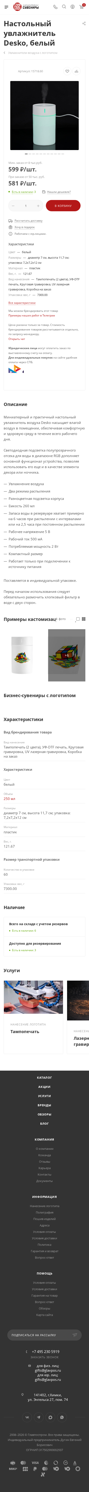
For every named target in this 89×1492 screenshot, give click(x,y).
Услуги (44, 1096)
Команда (44, 1155)
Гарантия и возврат (44, 1251)
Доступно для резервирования (35, 943)
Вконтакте (27, 1417)
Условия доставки (44, 1238)
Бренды (44, 1105)
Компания (44, 1139)
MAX (50, 1417)
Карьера (45, 1168)
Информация (44, 1197)
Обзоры (45, 1114)
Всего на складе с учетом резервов (38, 924)
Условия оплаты (44, 1232)
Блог (44, 1123)
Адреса (45, 1225)
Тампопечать (24, 1031)
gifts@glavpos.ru (48, 1370)
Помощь (44, 1273)
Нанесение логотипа (44, 1206)
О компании (44, 1149)
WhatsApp (62, 1417)
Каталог (44, 1077)
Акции (44, 1087)
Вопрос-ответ (44, 1257)
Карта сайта (44, 1315)
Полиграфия (44, 1212)
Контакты (44, 1174)
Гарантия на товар (44, 1295)
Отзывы (44, 1161)
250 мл (9, 798)
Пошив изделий (44, 1219)
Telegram (39, 1417)
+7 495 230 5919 (45, 1351)
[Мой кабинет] (73, 7)
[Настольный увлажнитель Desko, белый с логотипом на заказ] (44, 115)
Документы (44, 1181)
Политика (44, 1245)
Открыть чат (16, 339)
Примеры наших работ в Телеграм (31, 315)
